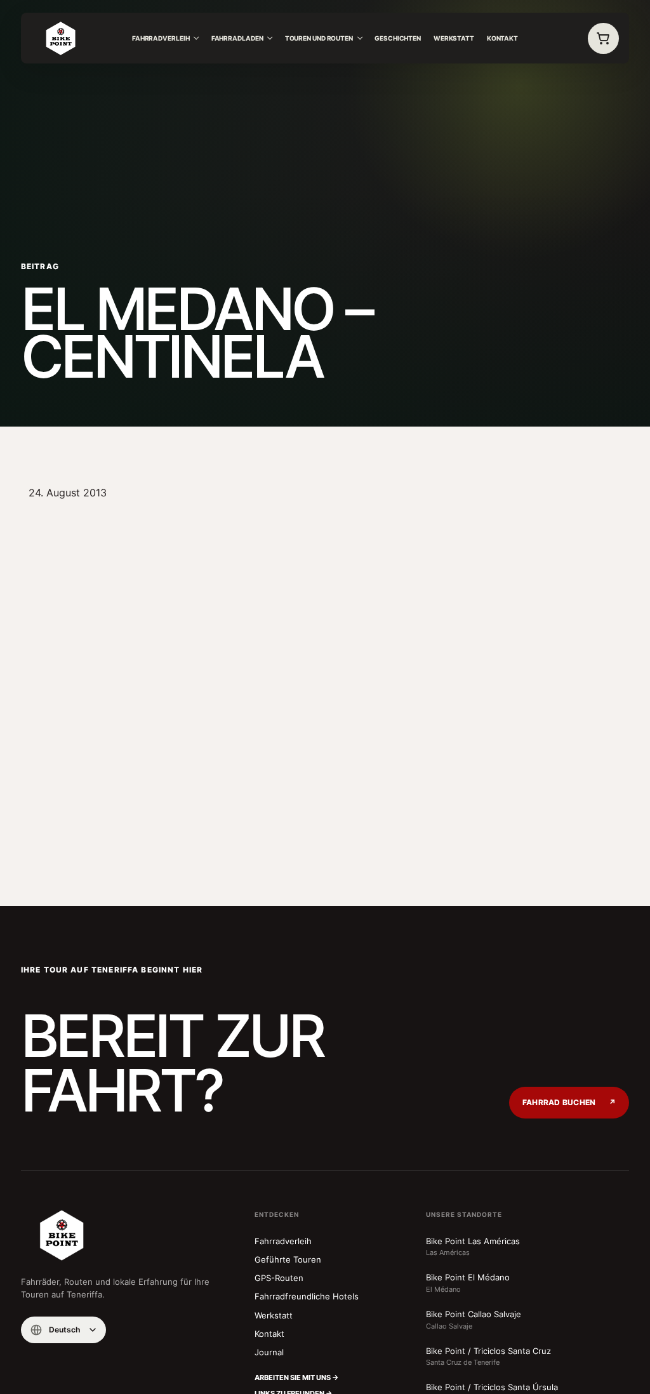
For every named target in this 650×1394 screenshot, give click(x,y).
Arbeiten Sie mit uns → (297, 1377)
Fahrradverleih (161, 38)
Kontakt (502, 38)
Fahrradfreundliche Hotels (307, 1296)
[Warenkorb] (604, 39)
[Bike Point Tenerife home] (61, 39)
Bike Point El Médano (468, 1283)
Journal (269, 1352)
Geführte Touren (288, 1259)
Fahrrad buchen (569, 1102)
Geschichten (398, 38)
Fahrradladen (237, 38)
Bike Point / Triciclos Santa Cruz (488, 1356)
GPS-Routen (279, 1278)
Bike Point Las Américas (473, 1247)
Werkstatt (454, 38)
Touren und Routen (319, 38)
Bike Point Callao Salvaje (473, 1320)
